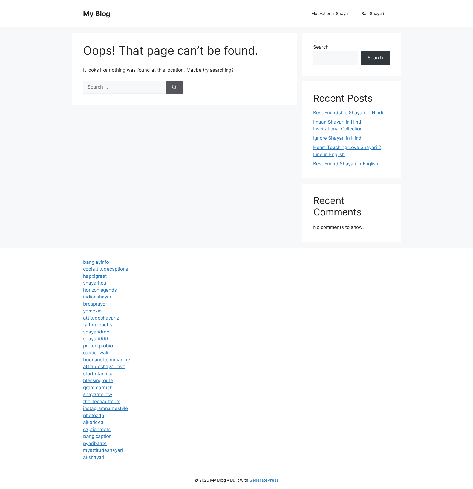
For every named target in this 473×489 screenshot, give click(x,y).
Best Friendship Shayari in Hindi (348, 112)
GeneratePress (264, 480)
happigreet (95, 276)
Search (320, 47)
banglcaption (97, 436)
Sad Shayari (372, 13)
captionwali (95, 352)
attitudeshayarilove (104, 366)
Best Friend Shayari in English (345, 163)
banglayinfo (96, 262)
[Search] (174, 87)
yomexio (92, 311)
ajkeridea (93, 422)
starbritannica (98, 373)
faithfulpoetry (98, 324)
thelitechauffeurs (101, 401)
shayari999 (95, 338)
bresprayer (95, 304)
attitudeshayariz (101, 318)
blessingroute (98, 380)
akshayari (93, 457)
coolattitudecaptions (105, 269)
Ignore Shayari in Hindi (338, 138)
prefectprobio (98, 346)
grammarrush (98, 387)
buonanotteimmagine (106, 359)
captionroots (97, 429)
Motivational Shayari (330, 13)
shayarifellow (97, 394)
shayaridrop (96, 332)
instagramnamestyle (105, 408)
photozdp (93, 415)
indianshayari (98, 297)
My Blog (96, 14)
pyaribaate (95, 443)
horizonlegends (100, 290)
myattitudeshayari (103, 450)
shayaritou (94, 283)
